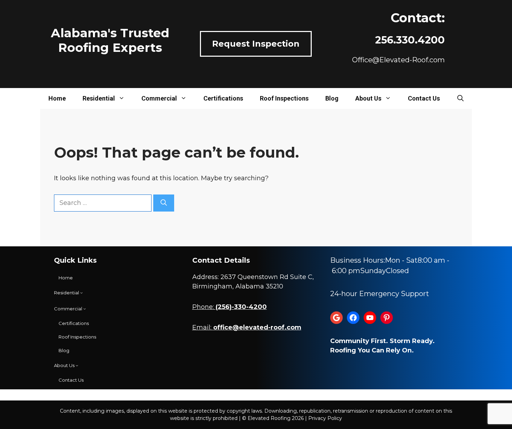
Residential (99, 98)
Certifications (223, 98)
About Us (368, 98)
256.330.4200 (410, 40)
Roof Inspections (284, 98)
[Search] (163, 203)
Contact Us (424, 98)
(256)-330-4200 (241, 307)
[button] (460, 98)
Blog (332, 98)
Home (57, 98)
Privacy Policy (325, 418)
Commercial (159, 98)
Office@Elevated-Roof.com (398, 60)
